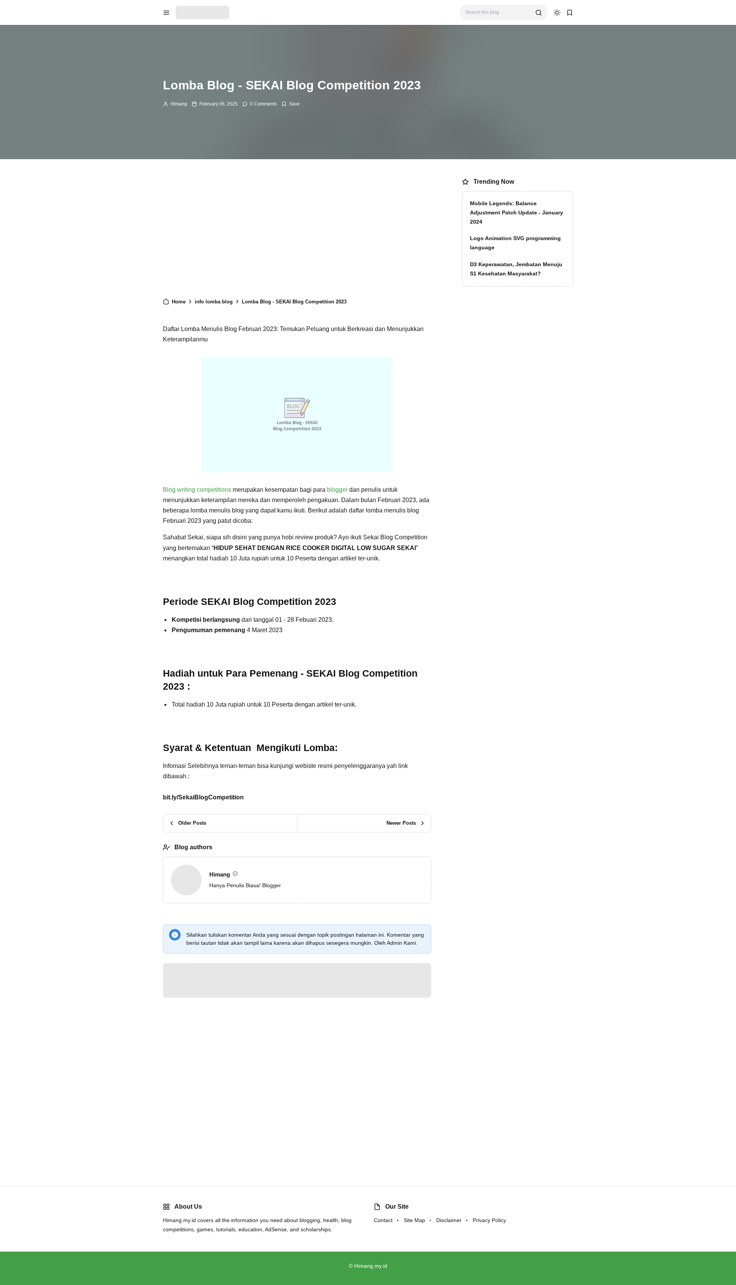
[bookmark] (569, 12)
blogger (338, 489)
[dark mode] (557, 12)
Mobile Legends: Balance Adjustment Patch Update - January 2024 (516, 212)
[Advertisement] (297, 232)
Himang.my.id (370, 1266)
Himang (179, 104)
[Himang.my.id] (202, 12)
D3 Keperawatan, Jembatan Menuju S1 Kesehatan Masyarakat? (516, 269)
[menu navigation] (166, 12)
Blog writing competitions (197, 489)
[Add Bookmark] (290, 104)
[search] (538, 12)
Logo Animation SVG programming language (515, 242)
